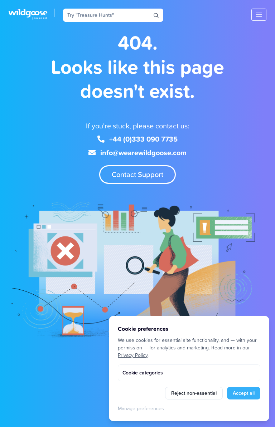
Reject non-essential (194, 393)
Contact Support (137, 174)
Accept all (244, 393)
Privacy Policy (133, 355)
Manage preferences (141, 408)
